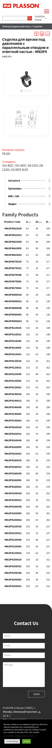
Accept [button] (26, 741)
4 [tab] (30, 91)
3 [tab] (27, 91)
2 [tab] (24, 91)
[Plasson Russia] (21, 5)
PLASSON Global (39, 18)
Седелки (37, 26)
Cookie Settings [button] (12, 741)
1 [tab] (21, 91)
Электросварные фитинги (16, 26)
